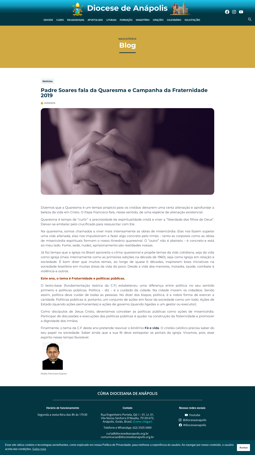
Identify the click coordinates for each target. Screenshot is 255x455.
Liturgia (111, 19)
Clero (60, 19)
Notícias (47, 81)
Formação (126, 19)
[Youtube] (240, 11)
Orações (158, 19)
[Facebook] (227, 11)
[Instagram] (234, 11)
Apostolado (95, 19)
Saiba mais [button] (39, 449)
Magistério (142, 19)
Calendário (174, 19)
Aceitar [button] (243, 447)
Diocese (48, 19)
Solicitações (192, 19)
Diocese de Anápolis (127, 8)
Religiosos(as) (75, 19)
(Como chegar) (142, 421)
